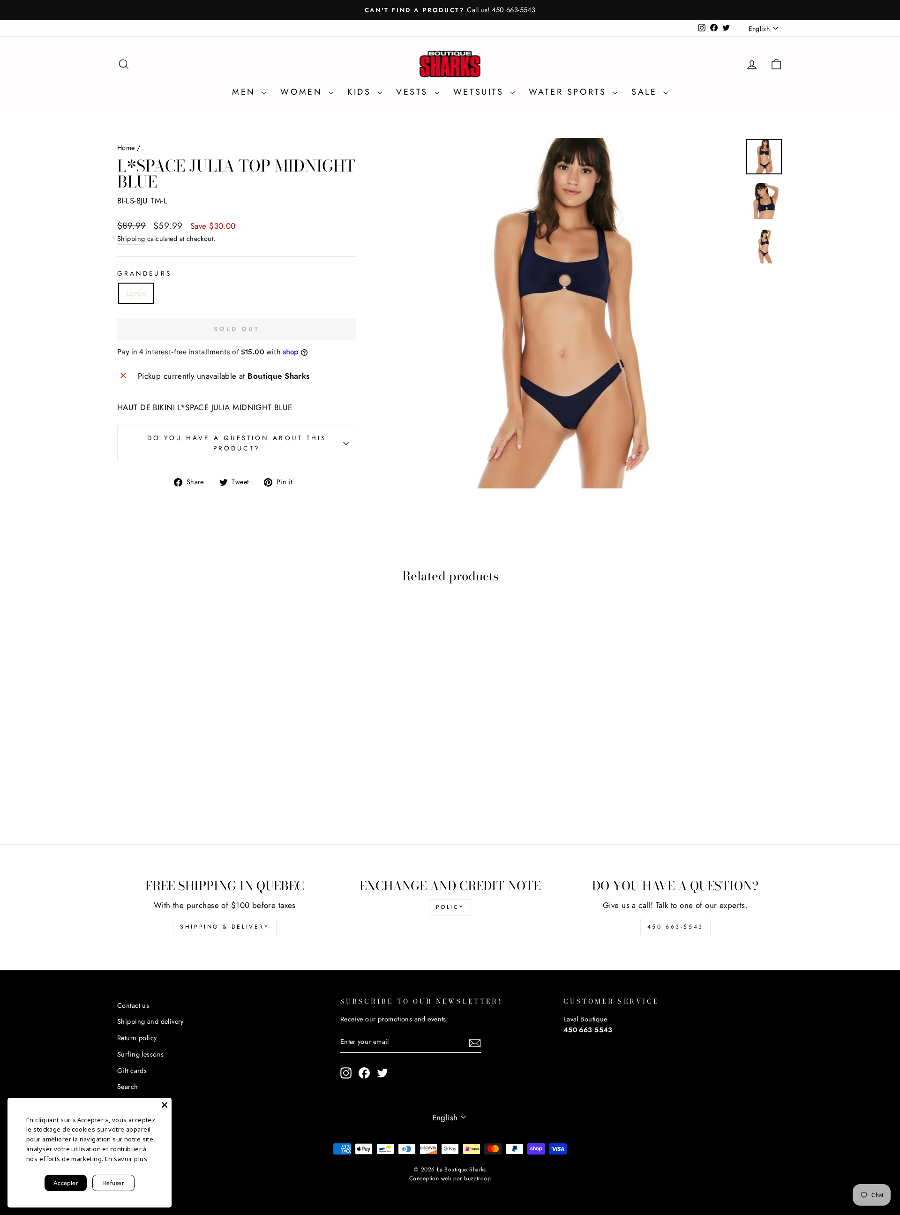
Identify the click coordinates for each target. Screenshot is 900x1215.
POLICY (450, 907)
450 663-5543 (675, 926)
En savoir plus (126, 1159)
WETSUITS (480, 92)
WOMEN (303, 92)
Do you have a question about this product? (237, 443)
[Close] (164, 1105)
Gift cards (132, 1070)
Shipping (131, 238)
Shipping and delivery (150, 1021)
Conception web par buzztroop (450, 1178)
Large (136, 293)
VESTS (414, 92)
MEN (245, 92)
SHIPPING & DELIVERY (224, 926)
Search (127, 1086)
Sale (646, 92)
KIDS (361, 92)
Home (126, 147)
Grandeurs (144, 273)
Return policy (137, 1037)
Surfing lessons (140, 1054)
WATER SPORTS (569, 92)
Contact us (133, 1005)
